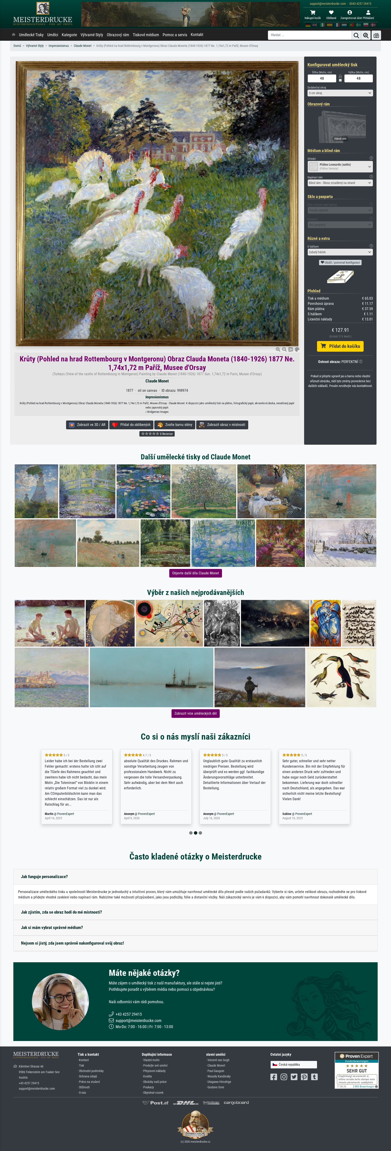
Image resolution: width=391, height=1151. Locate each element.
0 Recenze (166, 434)
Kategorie (69, 35)
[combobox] (340, 93)
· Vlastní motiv (151, 1060)
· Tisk (81, 1065)
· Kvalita (147, 1076)
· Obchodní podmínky (91, 1071)
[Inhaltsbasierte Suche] (366, 35)
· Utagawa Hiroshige (218, 1082)
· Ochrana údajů (87, 1076)
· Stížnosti (84, 1087)
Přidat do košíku (343, 346)
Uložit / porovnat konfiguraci (342, 262)
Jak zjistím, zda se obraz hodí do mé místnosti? (61, 912)
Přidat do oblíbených (134, 425)
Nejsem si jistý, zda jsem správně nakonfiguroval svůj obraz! (72, 943)
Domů (17, 46)
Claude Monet (82, 46)
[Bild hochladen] (376, 35)
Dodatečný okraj (317, 87)
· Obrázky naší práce (154, 1082)
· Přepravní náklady (154, 1071)
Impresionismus (59, 46)
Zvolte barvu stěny (177, 425)
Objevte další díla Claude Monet (195, 573)
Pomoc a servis (175, 35)
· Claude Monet (215, 1065)
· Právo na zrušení (89, 1082)
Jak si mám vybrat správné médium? (52, 927)
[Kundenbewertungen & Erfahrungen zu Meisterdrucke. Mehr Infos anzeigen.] (357, 1070)
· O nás (82, 1093)
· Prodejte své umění (154, 1065)
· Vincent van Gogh (217, 1060)
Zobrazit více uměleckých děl (195, 713)
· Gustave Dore (215, 1087)
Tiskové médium (146, 35)
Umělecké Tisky (31, 35)
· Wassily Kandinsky (218, 1076)
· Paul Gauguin (215, 1071)
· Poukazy (148, 1087)
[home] (13, 35)
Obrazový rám (118, 35)
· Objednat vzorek (152, 1093)
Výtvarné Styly (92, 35)
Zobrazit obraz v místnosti (225, 425)
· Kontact (83, 1060)
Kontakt (197, 34)
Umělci (52, 35)
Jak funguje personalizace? (44, 876)
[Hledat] (356, 35)
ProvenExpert (62, 814)
